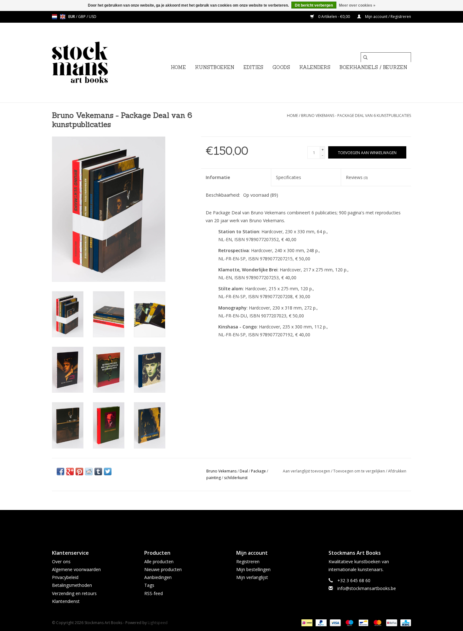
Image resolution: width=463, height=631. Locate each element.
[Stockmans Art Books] (90, 62)
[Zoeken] (365, 57)
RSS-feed (153, 593)
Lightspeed (158, 622)
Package (258, 471)
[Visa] (335, 622)
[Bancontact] (363, 622)
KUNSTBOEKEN (214, 67)
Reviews (357, 177)
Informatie (218, 177)
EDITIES (253, 67)
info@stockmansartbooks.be (366, 588)
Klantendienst (66, 601)
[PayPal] (320, 622)
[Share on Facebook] (60, 471)
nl (54, 16)
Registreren (248, 561)
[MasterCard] (377, 622)
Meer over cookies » (357, 5)
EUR (72, 16)
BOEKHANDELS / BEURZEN (373, 67)
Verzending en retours (74, 593)
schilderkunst (236, 477)
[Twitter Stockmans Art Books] (231, 524)
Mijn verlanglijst (252, 577)
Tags (149, 585)
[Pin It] (79, 471)
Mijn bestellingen (253, 569)
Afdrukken (397, 471)
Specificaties (288, 177)
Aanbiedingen (158, 577)
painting (213, 477)
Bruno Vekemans (221, 471)
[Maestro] (349, 622)
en (62, 16)
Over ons (61, 561)
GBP (82, 16)
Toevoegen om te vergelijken (359, 471)
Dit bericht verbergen (314, 5)
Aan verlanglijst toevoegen (307, 471)
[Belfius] (391, 622)
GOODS (281, 67)
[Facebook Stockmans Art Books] (220, 524)
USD (92, 16)
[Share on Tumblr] (98, 471)
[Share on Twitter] (107, 471)
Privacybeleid (65, 577)
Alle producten (159, 561)
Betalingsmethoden (72, 585)
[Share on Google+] (70, 471)
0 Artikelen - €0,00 (334, 16)
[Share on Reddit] (89, 471)
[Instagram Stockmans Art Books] (243, 524)
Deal (244, 471)
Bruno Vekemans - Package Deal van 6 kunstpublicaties (356, 115)
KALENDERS (314, 67)
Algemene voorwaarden (76, 569)
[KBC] (404, 622)
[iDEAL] (306, 622)
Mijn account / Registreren (387, 16)
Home (178, 67)
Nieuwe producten (163, 569)
